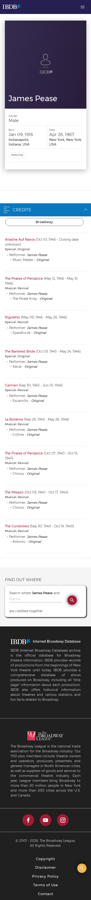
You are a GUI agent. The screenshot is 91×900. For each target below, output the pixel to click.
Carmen (11, 385)
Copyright (45, 859)
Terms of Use (45, 885)
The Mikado (14, 492)
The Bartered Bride (20, 351)
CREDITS (22, 209)
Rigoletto (12, 317)
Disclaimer (45, 867)
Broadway (44, 222)
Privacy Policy (45, 876)
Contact (45, 894)
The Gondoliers (17, 526)
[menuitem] (83, 7)
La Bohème (14, 419)
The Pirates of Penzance (24, 278)
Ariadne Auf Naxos (20, 239)
